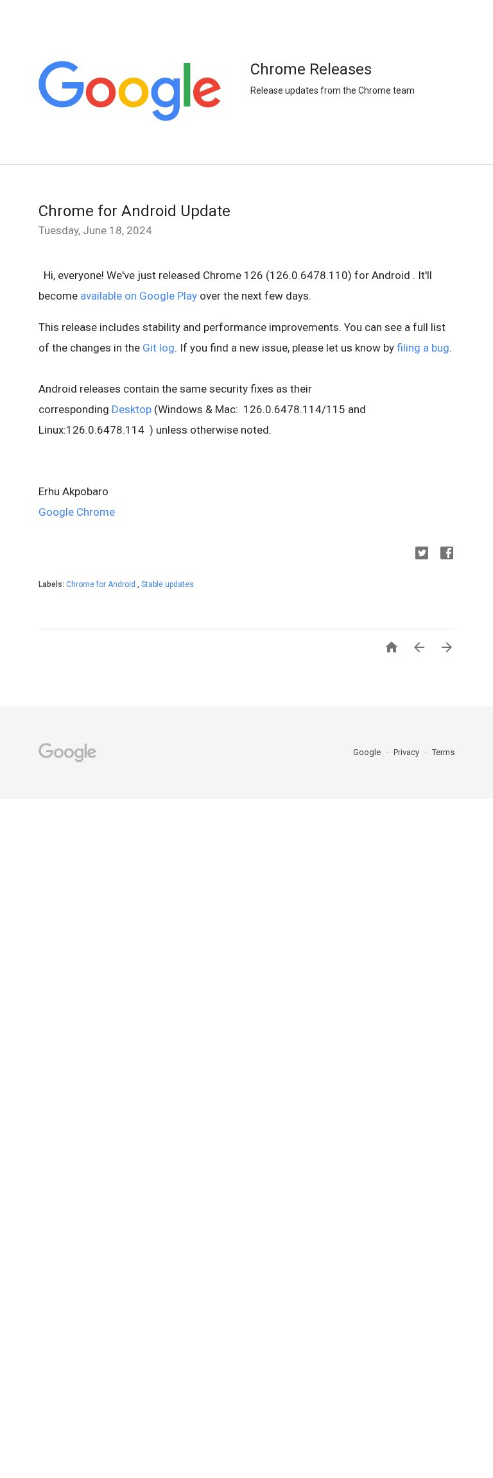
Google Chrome (77, 511)
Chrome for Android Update (134, 211)
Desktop (131, 409)
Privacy (407, 752)
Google (368, 752)
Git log (159, 347)
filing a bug (423, 347)
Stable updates (167, 584)
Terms (443, 752)
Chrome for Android (101, 584)
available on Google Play (138, 295)
